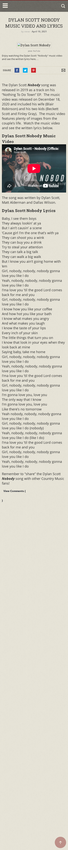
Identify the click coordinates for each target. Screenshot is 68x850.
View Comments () (14, 495)
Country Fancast (25, 6)
